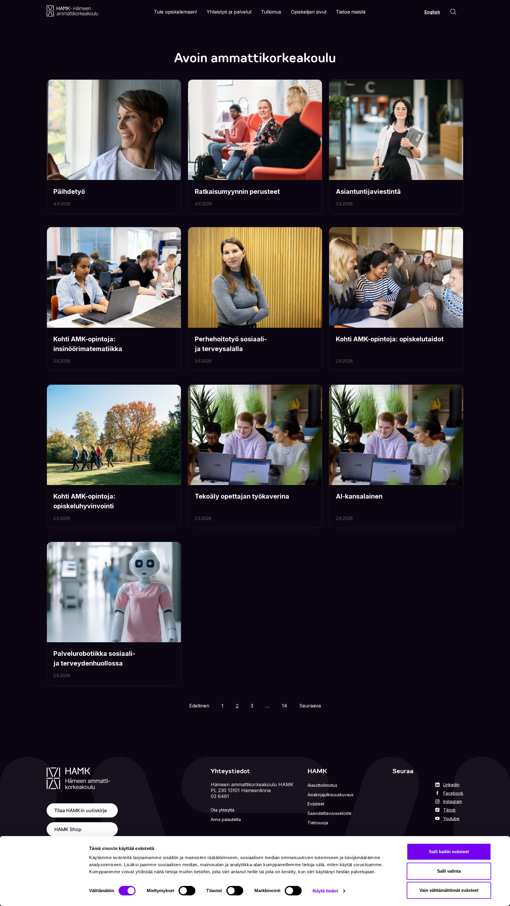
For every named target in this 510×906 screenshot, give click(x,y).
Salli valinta (449, 871)
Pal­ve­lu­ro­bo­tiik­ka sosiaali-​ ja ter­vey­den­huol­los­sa (94, 658)
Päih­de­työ (69, 191)
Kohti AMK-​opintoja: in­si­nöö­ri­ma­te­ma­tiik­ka (87, 343)
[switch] (187, 890)
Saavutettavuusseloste (330, 813)
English (432, 11)
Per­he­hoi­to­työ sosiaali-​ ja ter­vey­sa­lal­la (231, 343)
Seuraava (310, 706)
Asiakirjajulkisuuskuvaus (331, 794)
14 (286, 705)
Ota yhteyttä (222, 809)
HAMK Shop (67, 829)
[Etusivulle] (72, 11)
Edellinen (199, 706)
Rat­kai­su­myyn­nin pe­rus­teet (237, 191)
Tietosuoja (318, 822)
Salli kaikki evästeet (449, 851)
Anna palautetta (226, 819)
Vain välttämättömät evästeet (448, 890)
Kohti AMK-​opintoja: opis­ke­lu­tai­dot (390, 339)
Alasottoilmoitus (322, 785)
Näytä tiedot (325, 890)
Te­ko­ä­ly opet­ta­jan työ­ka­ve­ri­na (242, 496)
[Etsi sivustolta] (453, 11)
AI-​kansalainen (359, 496)
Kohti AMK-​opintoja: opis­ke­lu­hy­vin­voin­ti (84, 500)
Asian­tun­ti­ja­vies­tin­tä (368, 191)
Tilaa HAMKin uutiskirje (80, 810)
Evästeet (316, 803)
